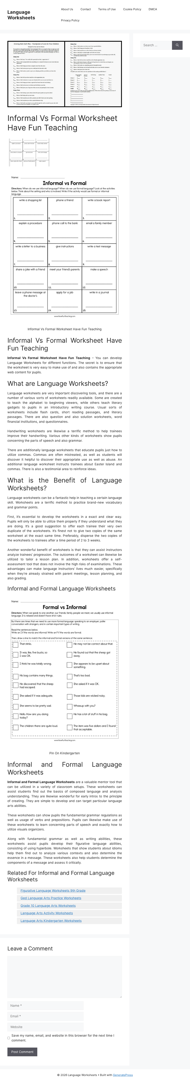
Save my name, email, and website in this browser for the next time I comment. (63, 1038)
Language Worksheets (21, 14)
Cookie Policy (132, 9)
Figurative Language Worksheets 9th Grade (53, 890)
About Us (67, 9)
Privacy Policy (70, 20)
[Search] (177, 45)
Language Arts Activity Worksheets (47, 913)
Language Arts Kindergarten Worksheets (51, 921)
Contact (86, 9)
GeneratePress (123, 1075)
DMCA (153, 9)
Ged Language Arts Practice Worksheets (51, 898)
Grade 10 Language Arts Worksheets (48, 906)
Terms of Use (107, 9)
